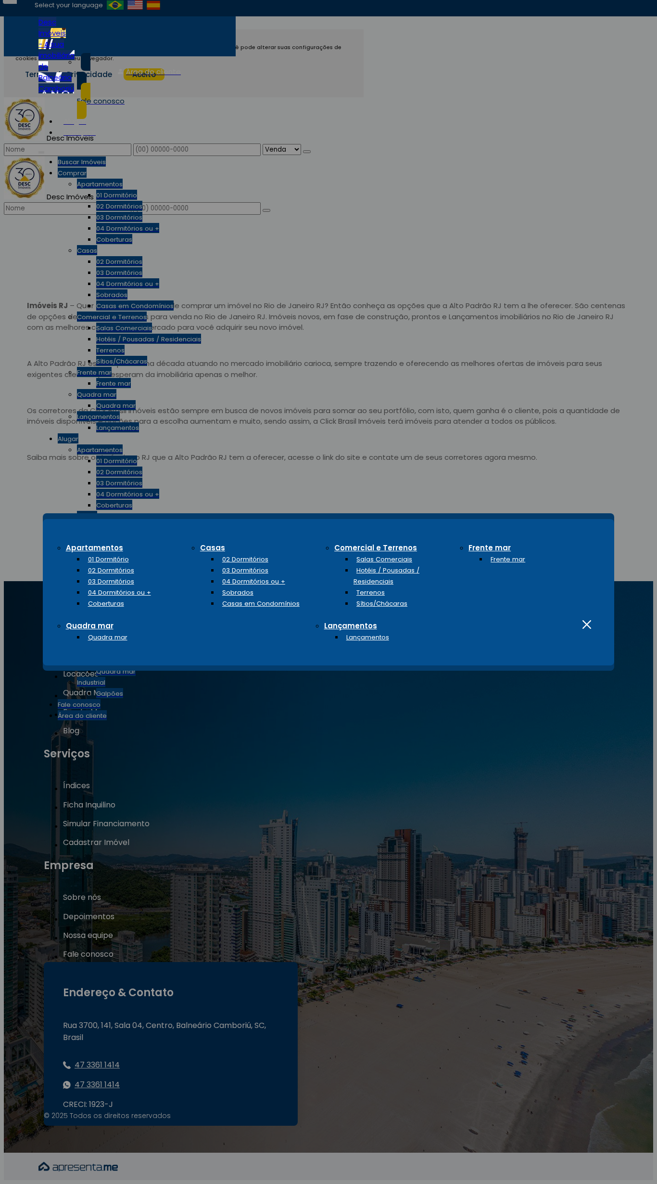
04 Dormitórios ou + (119, 592)
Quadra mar (90, 626)
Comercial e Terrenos (375, 548)
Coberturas (106, 603)
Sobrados (237, 592)
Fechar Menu (587, 624)
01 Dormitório (108, 559)
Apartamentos (94, 548)
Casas (212, 548)
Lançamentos (350, 626)
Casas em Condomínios (261, 603)
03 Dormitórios (111, 581)
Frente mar (489, 548)
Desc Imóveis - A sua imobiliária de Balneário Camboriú (56, 55)
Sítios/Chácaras (381, 603)
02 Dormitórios (111, 570)
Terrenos (370, 592)
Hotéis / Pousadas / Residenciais (386, 576)
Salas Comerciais (384, 559)
